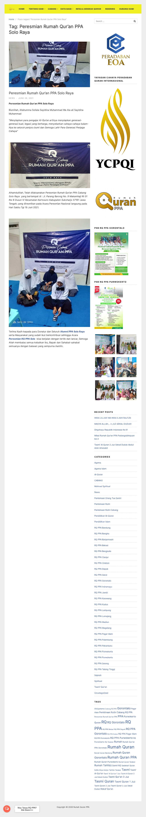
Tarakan (118, 770)
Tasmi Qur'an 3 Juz (118, 776)
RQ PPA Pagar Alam (103, 634)
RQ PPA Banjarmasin (103, 539)
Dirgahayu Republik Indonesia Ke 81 (111, 429)
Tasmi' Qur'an (100, 687)
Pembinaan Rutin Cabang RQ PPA (115, 712)
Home (22, 9)
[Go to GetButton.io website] (6, 814)
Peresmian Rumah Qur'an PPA (105, 717)
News (12, 98)
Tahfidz (112, 770)
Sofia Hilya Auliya (101, 770)
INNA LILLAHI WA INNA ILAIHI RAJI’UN (112, 418)
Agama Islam (100, 468)
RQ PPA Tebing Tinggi (104, 669)
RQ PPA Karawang (102, 598)
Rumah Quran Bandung (103, 753)
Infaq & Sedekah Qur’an (88, 9)
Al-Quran (98, 474)
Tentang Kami (36, 9)
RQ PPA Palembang (103, 639)
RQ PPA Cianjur (101, 557)
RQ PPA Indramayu (103, 586)
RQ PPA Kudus (101, 604)
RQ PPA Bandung (102, 527)
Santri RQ (116, 765)
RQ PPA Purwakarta (103, 651)
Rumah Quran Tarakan (127, 762)
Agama (97, 462)
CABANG (52, 9)
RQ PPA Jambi (101, 592)
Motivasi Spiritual (102, 486)
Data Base (66, 9)
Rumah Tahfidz (103, 765)
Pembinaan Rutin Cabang (106, 510)
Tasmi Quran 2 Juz (102, 786)
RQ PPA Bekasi (101, 545)
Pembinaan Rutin (102, 504)
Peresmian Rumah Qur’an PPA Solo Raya (41, 93)
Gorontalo (124, 708)
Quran (97, 722)
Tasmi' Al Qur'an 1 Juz (112, 774)
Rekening (110, 9)
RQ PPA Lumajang (102, 616)
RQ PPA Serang (101, 663)
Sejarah (97, 675)
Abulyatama (99, 709)
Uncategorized (101, 693)
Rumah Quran (121, 746)
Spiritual (98, 681)
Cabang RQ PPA (111, 709)
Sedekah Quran (128, 766)
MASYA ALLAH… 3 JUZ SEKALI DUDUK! (112, 424)
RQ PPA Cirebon (101, 563)
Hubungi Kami (126, 9)
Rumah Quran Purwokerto (106, 762)
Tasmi (126, 769)
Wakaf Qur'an (106, 789)
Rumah (118, 741)
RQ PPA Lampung (102, 610)
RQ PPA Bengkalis (102, 551)
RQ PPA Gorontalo (102, 580)
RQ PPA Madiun (101, 622)
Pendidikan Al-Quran (104, 516)
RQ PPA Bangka (101, 533)
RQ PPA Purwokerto (103, 657)
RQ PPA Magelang (102, 628)
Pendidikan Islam (102, 521)
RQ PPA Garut (100, 575)
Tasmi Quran (104, 781)
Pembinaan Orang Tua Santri (107, 498)
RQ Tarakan (109, 742)
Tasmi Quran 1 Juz (125, 781)
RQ (104, 722)
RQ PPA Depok (101, 569)
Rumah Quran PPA (122, 757)
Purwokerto (130, 716)
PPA (120, 716)
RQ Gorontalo (116, 722)
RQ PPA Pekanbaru (103, 645)
